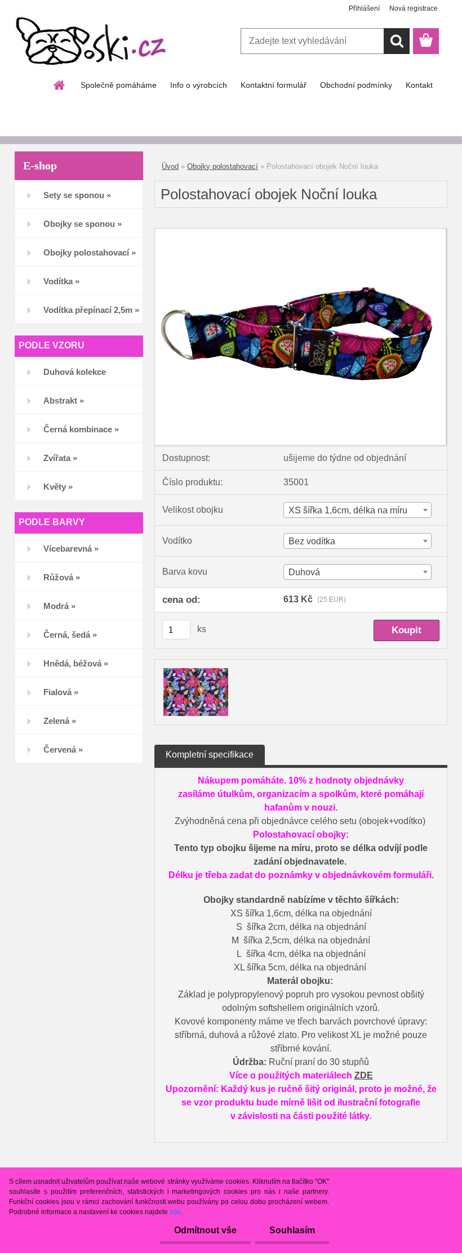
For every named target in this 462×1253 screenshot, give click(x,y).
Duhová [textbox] (304, 572)
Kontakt (419, 85)
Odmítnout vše (205, 1230)
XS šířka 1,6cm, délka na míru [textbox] (347, 510)
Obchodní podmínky (356, 85)
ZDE (363, 1075)
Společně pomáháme (119, 85)
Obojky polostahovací (222, 166)
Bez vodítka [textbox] (311, 541)
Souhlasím (292, 1230)
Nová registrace (413, 8)
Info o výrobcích (198, 85)
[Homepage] (60, 85)
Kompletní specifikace (210, 754)
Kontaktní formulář (273, 85)
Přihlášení (364, 8)
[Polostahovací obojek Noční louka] (301, 233)
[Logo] (92, 42)
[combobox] (357, 510)
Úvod (170, 166)
